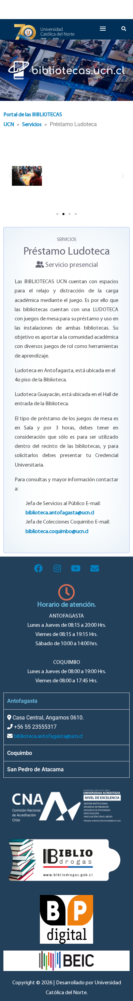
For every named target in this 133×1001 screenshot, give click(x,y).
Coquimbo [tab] (19, 753)
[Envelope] (94, 568)
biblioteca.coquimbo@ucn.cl (57, 531)
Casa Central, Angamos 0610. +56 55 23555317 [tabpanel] (47, 726)
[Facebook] (38, 568)
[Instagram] (57, 568)
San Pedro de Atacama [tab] (35, 769)
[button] (10, 175)
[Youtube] (76, 568)
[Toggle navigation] (84, 9)
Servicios (32, 124)
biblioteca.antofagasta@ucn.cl (60, 513)
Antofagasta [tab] (22, 701)
